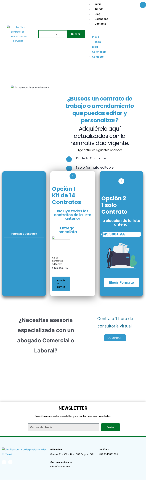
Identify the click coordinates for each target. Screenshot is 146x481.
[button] (116, 32)
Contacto (100, 23)
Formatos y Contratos (24, 233)
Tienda (99, 9)
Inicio (98, 4)
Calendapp (101, 19)
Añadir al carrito (61, 283)
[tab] (24, 234)
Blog (97, 14)
